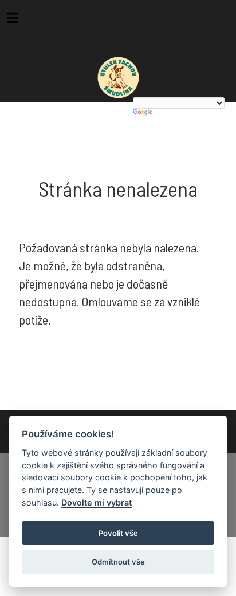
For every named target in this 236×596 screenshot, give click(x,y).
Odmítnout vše (118, 561)
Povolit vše (118, 533)
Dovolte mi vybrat (96, 502)
